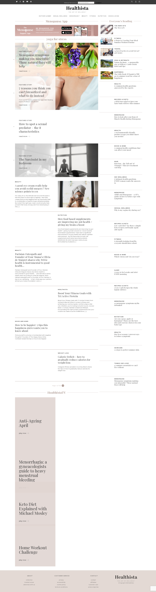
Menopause (74, 16)
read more (23, 71)
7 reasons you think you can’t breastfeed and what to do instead (35, 92)
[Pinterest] (31, 1)
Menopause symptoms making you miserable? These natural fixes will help (35, 60)
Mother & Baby (45, 16)
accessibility (61, 582)
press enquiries (93, 587)
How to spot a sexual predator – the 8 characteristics (33, 127)
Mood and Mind (21, 321)
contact (93, 580)
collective (29, 580)
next (63, 385)
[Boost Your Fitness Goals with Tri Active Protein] (35, 301)
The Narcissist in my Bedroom (32, 161)
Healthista (63, 289)
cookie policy (61, 584)
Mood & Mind (113, 16)
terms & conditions (61, 587)
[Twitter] (16, 1)
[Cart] (139, 1)
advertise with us (29, 584)
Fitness (93, 16)
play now (22, 433)
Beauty (85, 16)
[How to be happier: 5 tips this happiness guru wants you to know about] (78, 333)
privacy (61, 580)
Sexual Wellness (60, 16)
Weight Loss (63, 353)
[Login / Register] (135, 1)
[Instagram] (23, 1)
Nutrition (102, 16)
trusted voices (29, 582)
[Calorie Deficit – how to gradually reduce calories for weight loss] (35, 365)
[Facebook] (20, 1)
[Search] (132, 1)
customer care (93, 584)
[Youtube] (27, 1)
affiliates (93, 582)
